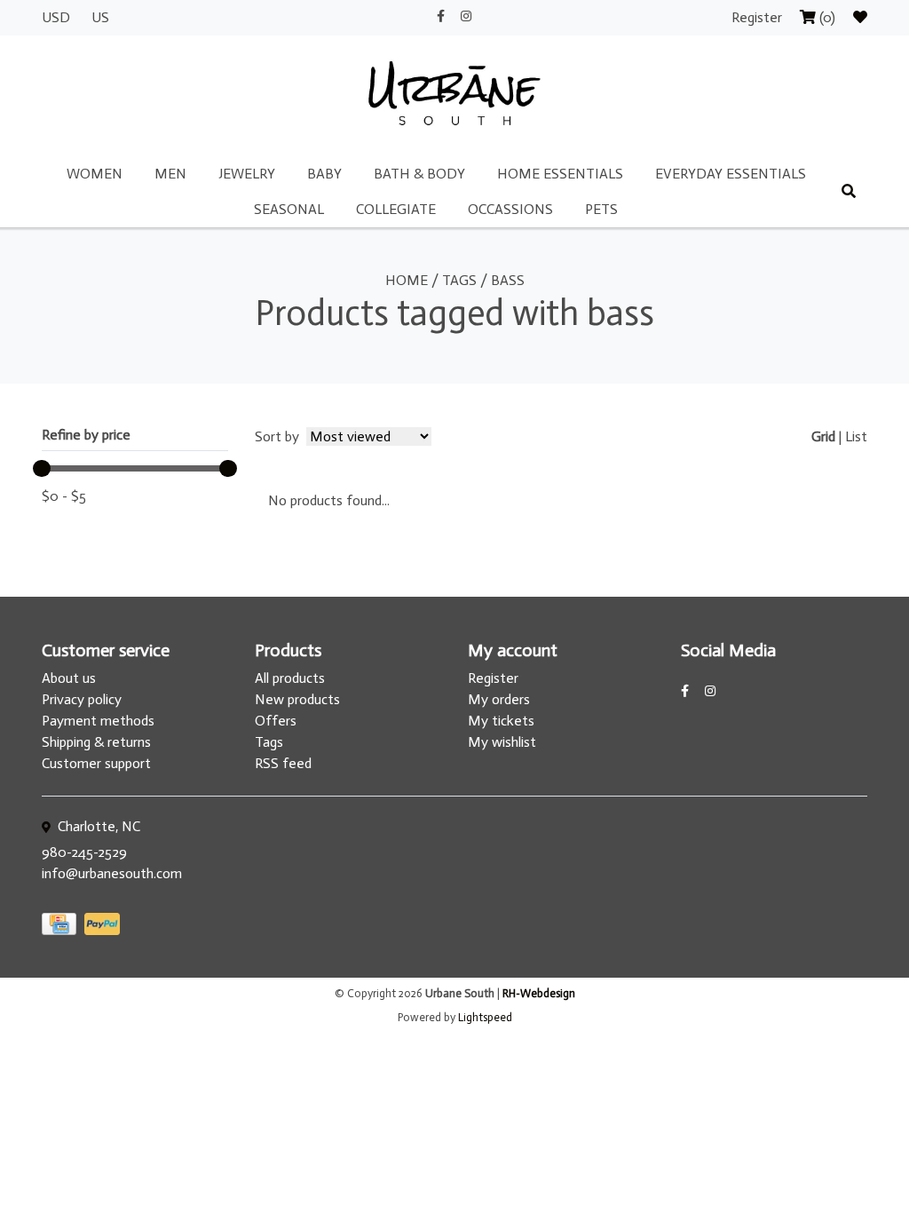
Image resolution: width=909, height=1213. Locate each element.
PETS (601, 209)
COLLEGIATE (396, 209)
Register (758, 17)
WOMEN (95, 173)
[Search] (848, 192)
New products (297, 699)
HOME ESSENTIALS (560, 173)
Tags (459, 280)
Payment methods (98, 720)
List (856, 436)
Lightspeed (485, 1017)
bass (508, 280)
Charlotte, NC (97, 826)
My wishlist (502, 741)
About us (69, 678)
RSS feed (283, 763)
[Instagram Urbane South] (466, 16)
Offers (275, 720)
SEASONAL (289, 209)
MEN (170, 173)
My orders (499, 699)
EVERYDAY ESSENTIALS (730, 173)
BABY (324, 173)
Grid (823, 436)
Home (406, 280)
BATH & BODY (419, 173)
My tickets (501, 720)
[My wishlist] (860, 17)
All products (290, 678)
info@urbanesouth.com (112, 873)
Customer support (96, 763)
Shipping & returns (96, 741)
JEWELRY (246, 173)
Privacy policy (82, 699)
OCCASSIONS (510, 209)
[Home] (454, 94)
